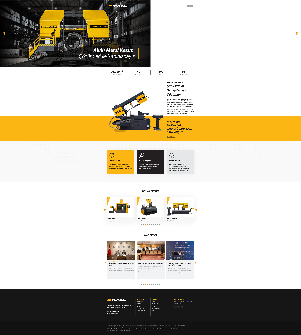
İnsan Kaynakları (141, 310)
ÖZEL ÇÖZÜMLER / (166, 6)
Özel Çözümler (140, 306)
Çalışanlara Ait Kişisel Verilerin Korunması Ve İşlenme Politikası (135, 327)
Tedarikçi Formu (155, 308)
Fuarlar (138, 305)
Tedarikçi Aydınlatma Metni (113, 328)
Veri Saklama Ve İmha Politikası (114, 327)
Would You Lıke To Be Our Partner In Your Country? (118, 325)
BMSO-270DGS (172, 218)
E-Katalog (154, 301)
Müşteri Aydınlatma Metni (125, 328)
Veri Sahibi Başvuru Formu (112, 330)
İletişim (183, 6)
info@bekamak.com (113, 313)
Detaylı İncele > (171, 136)
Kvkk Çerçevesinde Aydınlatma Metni (177, 325)
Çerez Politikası (148, 328)
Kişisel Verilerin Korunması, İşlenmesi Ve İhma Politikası (155, 325)
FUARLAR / (157, 6)
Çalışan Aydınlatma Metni (138, 328)
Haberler (139, 303)
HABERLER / (149, 6)
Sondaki (297, 33)
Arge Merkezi (155, 306)
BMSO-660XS (142, 218)
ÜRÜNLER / (142, 6)
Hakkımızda (140, 301)
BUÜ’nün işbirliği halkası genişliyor (121, 263)
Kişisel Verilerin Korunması (136, 325)
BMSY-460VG (112, 218)
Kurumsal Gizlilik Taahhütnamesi (174, 328)
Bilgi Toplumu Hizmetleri (125, 330)
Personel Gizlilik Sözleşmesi (159, 328)
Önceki (4, 33)
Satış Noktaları (140, 308)
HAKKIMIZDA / (134, 6)
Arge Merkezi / (176, 6)
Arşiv (153, 310)
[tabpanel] (150, 33)
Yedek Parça (155, 303)
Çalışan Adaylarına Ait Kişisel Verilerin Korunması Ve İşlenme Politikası (166, 327)
